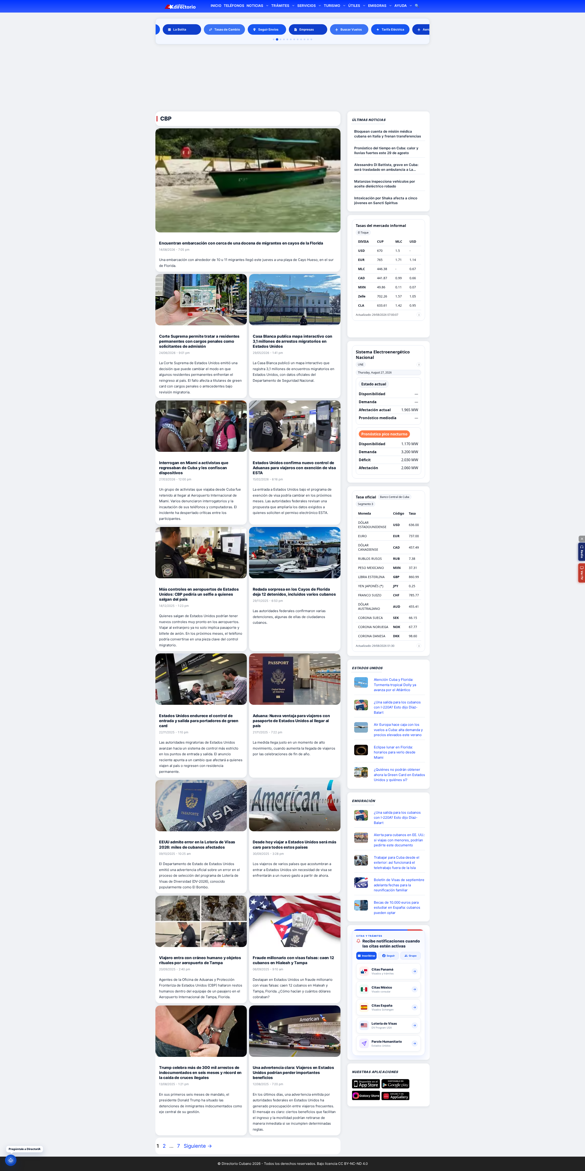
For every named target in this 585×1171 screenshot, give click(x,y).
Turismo (332, 5)
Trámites (280, 5)
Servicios (306, 5)
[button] (581, 551)
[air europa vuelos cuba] (363, 727)
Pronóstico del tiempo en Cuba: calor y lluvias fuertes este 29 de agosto (386, 150)
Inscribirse (368, 955)
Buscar (417, 6)
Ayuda (400, 5)
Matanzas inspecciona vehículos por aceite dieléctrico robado (384, 183)
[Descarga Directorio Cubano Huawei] (395, 1098)
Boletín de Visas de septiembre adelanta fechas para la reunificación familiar (399, 885)
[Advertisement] (292, 78)
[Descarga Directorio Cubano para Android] (395, 1087)
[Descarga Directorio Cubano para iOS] (366, 1087)
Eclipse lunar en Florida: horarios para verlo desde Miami (394, 752)
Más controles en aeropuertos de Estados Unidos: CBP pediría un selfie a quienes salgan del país (199, 594)
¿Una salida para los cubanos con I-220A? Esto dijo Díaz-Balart (397, 707)
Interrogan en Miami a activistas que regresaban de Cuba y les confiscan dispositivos (193, 468)
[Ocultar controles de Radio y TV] (582, 539)
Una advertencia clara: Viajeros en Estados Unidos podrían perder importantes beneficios (293, 1072)
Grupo (413, 955)
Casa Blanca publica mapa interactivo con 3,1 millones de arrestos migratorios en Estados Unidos (292, 341)
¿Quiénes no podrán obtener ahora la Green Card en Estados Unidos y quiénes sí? (399, 774)
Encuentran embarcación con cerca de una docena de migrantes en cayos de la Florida (241, 243)
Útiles (354, 5)
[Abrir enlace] (363, 682)
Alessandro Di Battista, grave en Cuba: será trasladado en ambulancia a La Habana (386, 167)
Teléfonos (234, 5)
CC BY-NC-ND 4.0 (353, 1163)
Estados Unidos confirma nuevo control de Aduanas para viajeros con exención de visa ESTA (294, 468)
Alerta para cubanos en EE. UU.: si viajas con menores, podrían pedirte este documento (399, 840)
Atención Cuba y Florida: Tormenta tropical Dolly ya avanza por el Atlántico (395, 684)
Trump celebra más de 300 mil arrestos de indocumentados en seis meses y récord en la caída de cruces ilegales (200, 1072)
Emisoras (377, 5)
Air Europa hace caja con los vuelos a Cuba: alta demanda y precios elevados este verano (398, 729)
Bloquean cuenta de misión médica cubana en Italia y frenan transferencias (387, 133)
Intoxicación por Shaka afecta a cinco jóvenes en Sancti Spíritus (385, 200)
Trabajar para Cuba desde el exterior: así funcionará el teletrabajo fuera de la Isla (396, 862)
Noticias (255, 5)
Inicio (216, 5)
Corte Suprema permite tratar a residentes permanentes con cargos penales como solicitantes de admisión (199, 341)
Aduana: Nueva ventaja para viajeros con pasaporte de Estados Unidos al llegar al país (291, 720)
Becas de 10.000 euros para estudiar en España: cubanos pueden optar (397, 907)
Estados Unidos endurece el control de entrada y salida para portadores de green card (198, 720)
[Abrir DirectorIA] (10, 1160)
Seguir (391, 955)
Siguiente (198, 1146)
